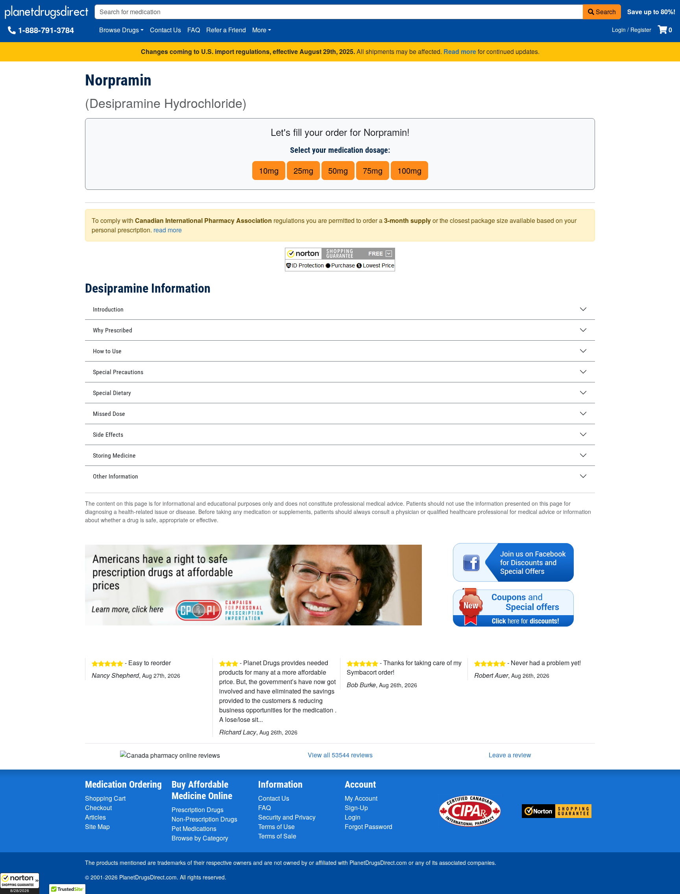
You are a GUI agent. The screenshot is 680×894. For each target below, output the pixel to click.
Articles (95, 817)
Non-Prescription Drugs (204, 819)
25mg (303, 170)
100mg (409, 170)
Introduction (108, 309)
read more (167, 229)
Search (605, 11)
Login (352, 817)
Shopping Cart (105, 798)
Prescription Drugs (198, 809)
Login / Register (631, 29)
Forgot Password (368, 826)
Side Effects (108, 434)
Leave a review (510, 754)
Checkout (98, 807)
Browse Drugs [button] (119, 29)
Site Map (97, 826)
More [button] (259, 29)
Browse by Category (200, 837)
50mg (338, 170)
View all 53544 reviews (340, 754)
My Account (361, 798)
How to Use (107, 351)
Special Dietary (112, 393)
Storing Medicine (114, 455)
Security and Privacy (287, 817)
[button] (19, 883)
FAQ (193, 29)
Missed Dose (109, 413)
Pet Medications (194, 828)
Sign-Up (356, 807)
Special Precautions (118, 372)
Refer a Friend (226, 29)
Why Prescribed (112, 330)
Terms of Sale (277, 835)
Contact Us (165, 29)
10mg (269, 170)
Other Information (115, 476)
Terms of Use (276, 826)
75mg (372, 170)
